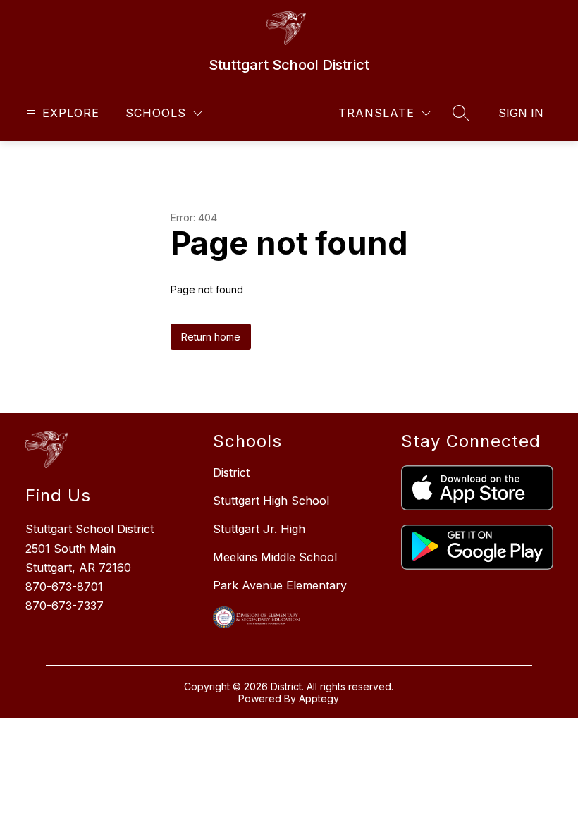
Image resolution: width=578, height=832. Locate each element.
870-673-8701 (64, 587)
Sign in (520, 113)
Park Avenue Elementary (280, 585)
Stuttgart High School (271, 501)
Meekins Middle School (275, 557)
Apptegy (319, 698)
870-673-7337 (64, 606)
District (231, 472)
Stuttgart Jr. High (259, 529)
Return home (210, 337)
